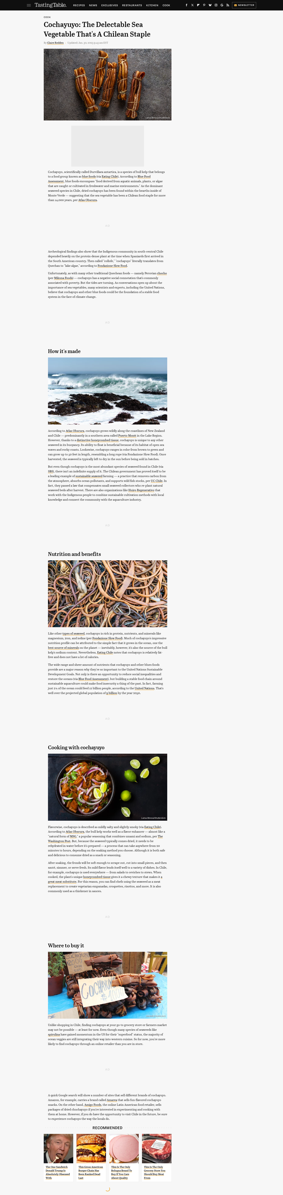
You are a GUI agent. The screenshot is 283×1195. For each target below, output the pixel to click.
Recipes (79, 5)
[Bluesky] (210, 6)
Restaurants (132, 5)
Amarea (112, 1100)
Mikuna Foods (63, 278)
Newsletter (246, 5)
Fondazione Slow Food (112, 265)
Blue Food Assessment (93, 679)
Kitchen (152, 5)
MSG (73, 836)
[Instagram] (216, 6)
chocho (162, 273)
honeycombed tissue (97, 877)
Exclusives (109, 5)
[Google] (222, 6)
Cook (166, 5)
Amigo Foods (92, 1104)
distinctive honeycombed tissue (98, 440)
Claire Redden (55, 42)
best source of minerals (63, 647)
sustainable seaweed (88, 476)
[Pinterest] (204, 6)
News (93, 5)
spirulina (54, 1034)
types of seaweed (73, 633)
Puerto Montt (127, 435)
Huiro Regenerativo (141, 490)
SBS (50, 471)
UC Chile (156, 481)
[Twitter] (192, 6)
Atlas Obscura (87, 200)
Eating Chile (110, 176)
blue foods (89, 176)
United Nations (144, 688)
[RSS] (227, 6)
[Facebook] (186, 6)
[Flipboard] (198, 6)
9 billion (111, 693)
